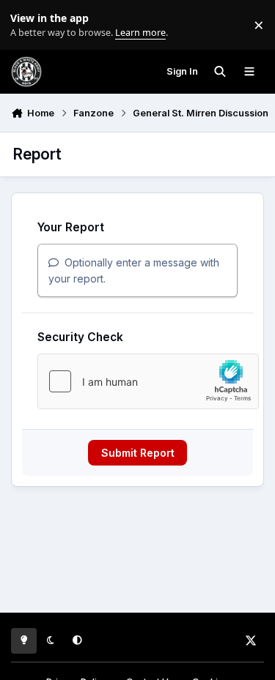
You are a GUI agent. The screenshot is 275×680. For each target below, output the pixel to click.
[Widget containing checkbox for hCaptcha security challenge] (148, 381)
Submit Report (138, 453)
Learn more (28, 25)
